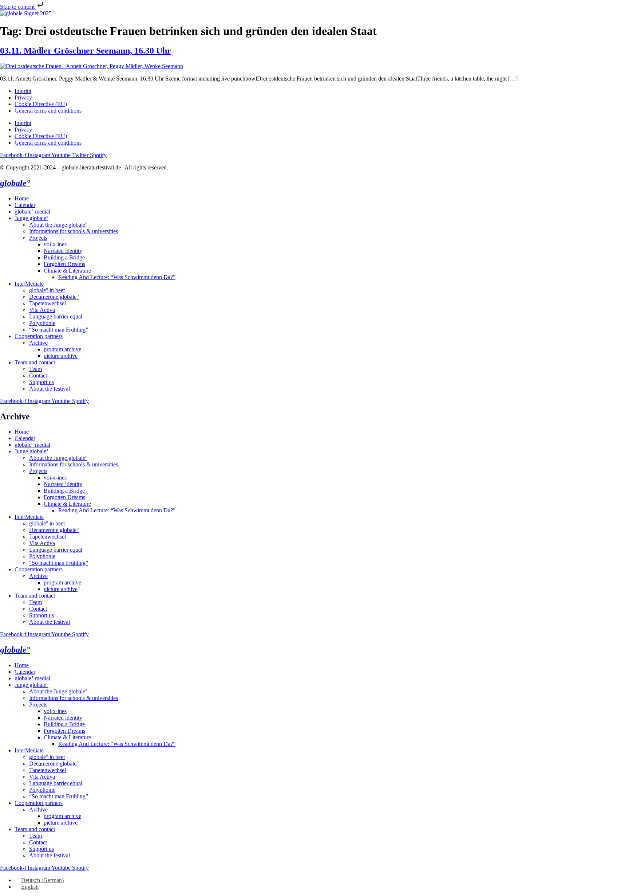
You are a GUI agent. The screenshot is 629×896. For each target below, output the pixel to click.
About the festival (49, 389)
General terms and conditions (48, 110)
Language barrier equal (55, 316)
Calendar (25, 205)
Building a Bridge (64, 257)
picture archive (61, 356)
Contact (38, 375)
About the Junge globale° (58, 225)
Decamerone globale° (54, 297)
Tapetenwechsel (47, 303)
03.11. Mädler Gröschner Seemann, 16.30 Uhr (85, 50)
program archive (62, 349)
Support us (41, 382)
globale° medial (32, 211)
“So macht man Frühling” (58, 329)
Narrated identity (63, 251)
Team (35, 369)
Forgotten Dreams (64, 264)
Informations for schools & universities (73, 231)
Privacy (23, 97)
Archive (38, 343)
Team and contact (35, 362)
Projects (38, 238)
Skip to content (18, 7)
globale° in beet (47, 290)
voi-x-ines (55, 244)
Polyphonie (42, 323)
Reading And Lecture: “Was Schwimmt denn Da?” (116, 277)
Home (22, 198)
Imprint (23, 91)
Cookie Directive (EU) (41, 104)
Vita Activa (42, 310)
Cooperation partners (39, 336)
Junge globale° (31, 218)
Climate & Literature (67, 270)
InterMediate (29, 284)
